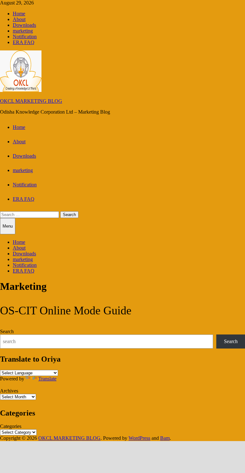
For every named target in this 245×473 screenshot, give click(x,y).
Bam (165, 438)
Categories (10, 426)
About (19, 19)
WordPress (139, 438)
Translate (47, 378)
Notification (25, 36)
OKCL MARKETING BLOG (31, 101)
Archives (9, 391)
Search (7, 331)
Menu (8, 226)
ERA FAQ (23, 42)
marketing (23, 31)
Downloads (24, 25)
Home (19, 13)
